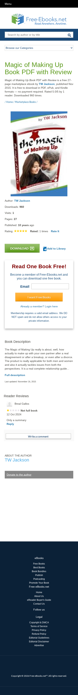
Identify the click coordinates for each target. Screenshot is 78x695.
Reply (10, 423)
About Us (39, 596)
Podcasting (39, 579)
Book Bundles (39, 571)
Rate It (55, 231)
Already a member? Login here (39, 306)
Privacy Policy (39, 630)
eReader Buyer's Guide (39, 600)
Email (24, 286)
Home (39, 592)
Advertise (39, 645)
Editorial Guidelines (39, 637)
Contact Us (39, 603)
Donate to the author (19, 474)
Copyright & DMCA (39, 622)
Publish (39, 575)
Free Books (39, 563)
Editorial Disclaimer (39, 641)
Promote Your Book (39, 582)
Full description (15, 375)
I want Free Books (39, 297)
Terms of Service (39, 626)
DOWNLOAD (19, 248)
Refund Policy (39, 634)
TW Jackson (47, 83)
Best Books (39, 567)
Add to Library (56, 248)
